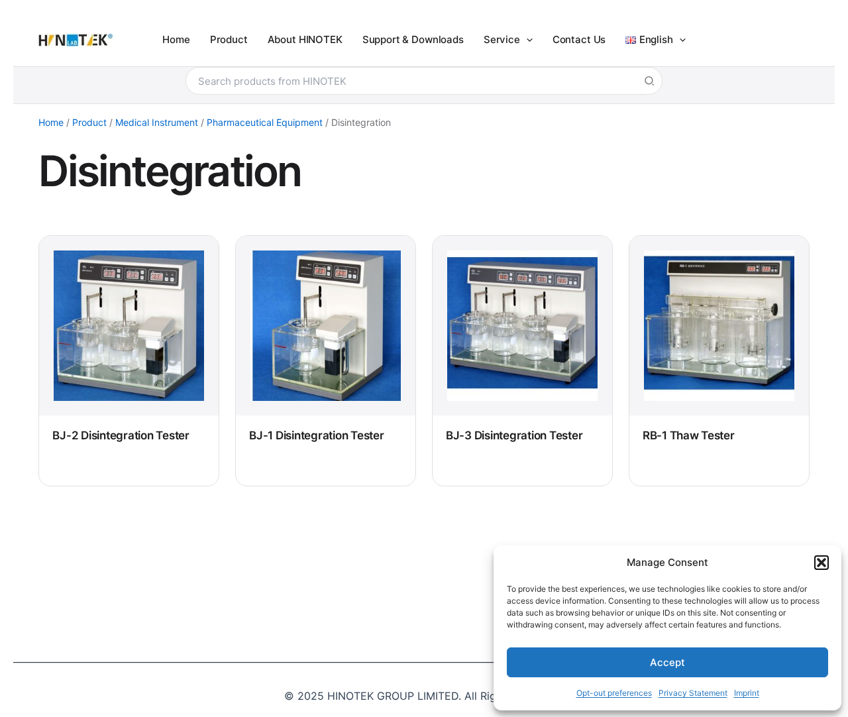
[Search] (650, 81)
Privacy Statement (693, 693)
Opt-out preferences (614, 693)
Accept (667, 662)
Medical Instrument (156, 122)
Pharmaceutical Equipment (265, 122)
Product (89, 122)
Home (51, 122)
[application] (526, 39)
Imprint (746, 693)
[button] (821, 562)
